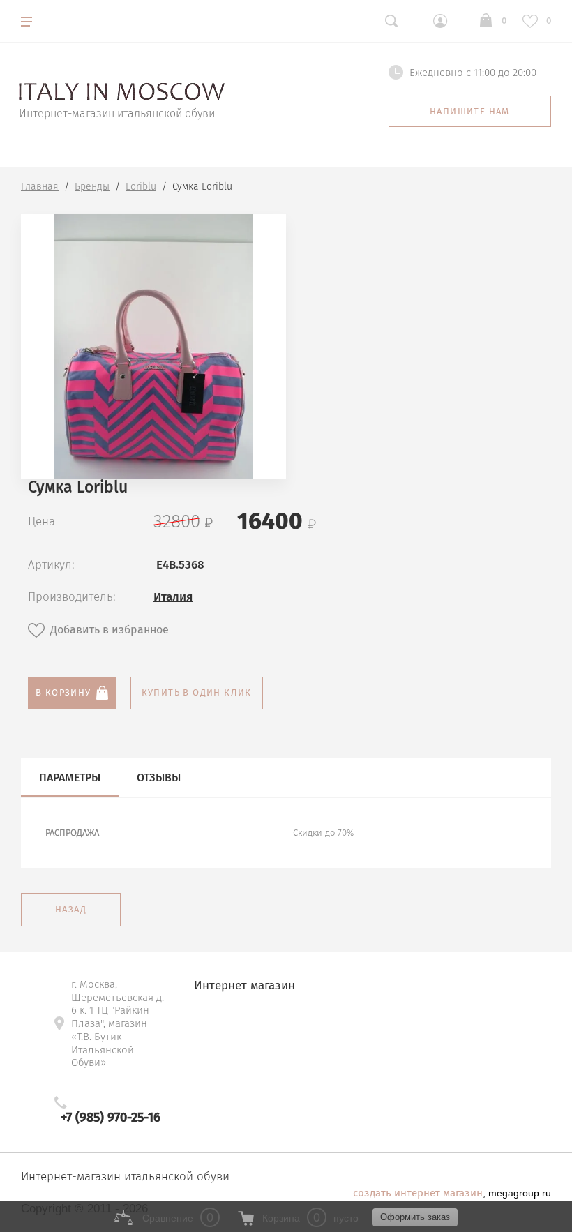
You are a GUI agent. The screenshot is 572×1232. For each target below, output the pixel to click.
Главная (40, 187)
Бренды (92, 187)
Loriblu (141, 187)
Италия (173, 596)
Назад (70, 909)
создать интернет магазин (418, 1193)
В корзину (63, 692)
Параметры (69, 777)
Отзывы (159, 777)
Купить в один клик (197, 692)
